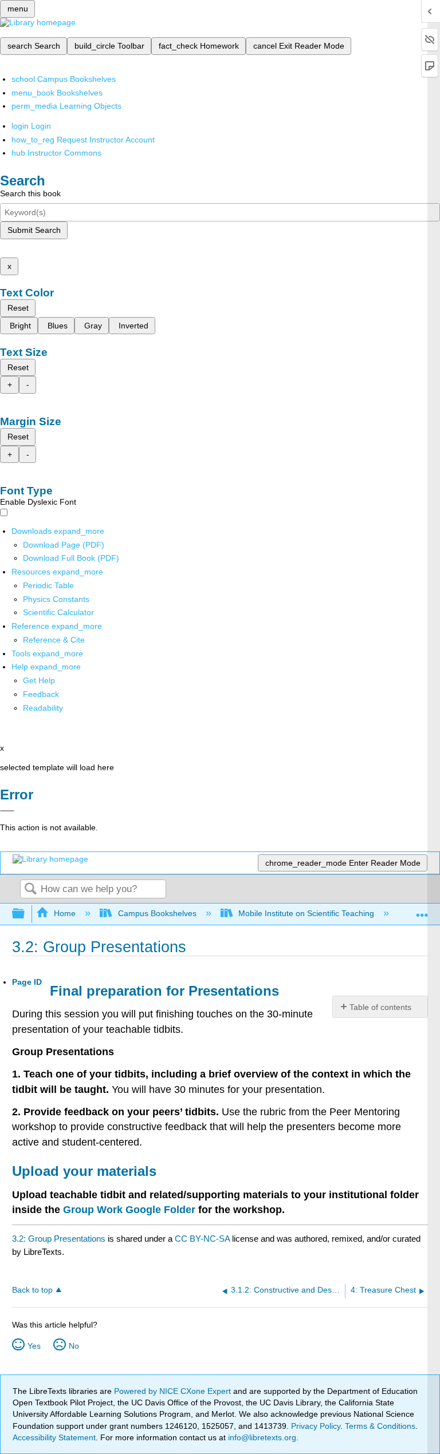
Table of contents (380, 1007)
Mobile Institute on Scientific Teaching (306, 913)
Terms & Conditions (380, 1426)
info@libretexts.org (261, 1437)
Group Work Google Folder (129, 1209)
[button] (41, 694)
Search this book (30, 193)
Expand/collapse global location (422, 911)
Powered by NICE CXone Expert (173, 1391)
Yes (34, 1345)
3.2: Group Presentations (58, 1238)
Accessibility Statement (54, 1437)
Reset (18, 307)
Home (65, 913)
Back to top (32, 1290)
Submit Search (34, 230)
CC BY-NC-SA (203, 1238)
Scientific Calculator (58, 612)
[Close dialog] (7, 810)
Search (30, 889)
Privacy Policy (315, 1426)
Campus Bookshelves (157, 913)
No (74, 1345)
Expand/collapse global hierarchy (26, 914)
